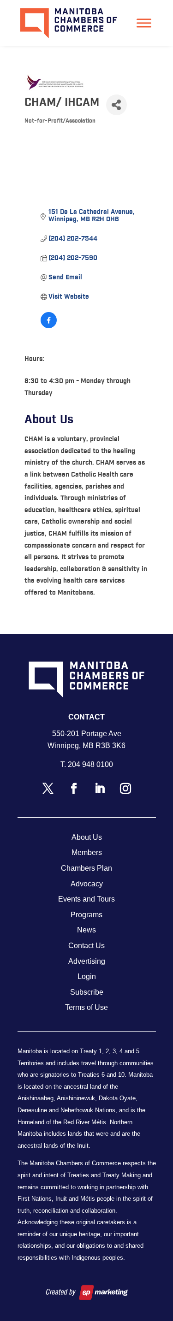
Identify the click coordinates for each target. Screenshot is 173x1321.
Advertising (86, 961)
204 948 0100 (90, 764)
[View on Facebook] (49, 326)
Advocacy (87, 884)
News (86, 930)
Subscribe (86, 992)
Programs (86, 915)
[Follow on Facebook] (74, 789)
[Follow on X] (48, 789)
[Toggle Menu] (144, 22)
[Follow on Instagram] (125, 789)
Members (87, 852)
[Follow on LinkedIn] (100, 789)
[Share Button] (116, 104)
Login (87, 976)
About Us (87, 837)
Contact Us (86, 945)
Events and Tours (86, 899)
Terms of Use (86, 1007)
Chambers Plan (86, 868)
